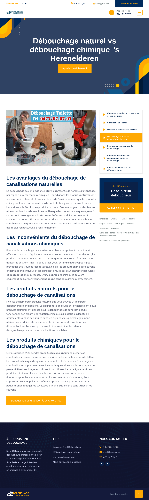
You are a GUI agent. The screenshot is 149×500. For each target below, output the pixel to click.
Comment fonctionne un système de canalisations (123, 114)
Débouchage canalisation (66, 451)
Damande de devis (129, 3)
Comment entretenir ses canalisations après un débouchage (119, 158)
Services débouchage (64, 456)
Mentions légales (119, 493)
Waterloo (104, 228)
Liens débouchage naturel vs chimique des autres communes (119, 234)
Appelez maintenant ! (74, 68)
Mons (124, 218)
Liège (102, 223)
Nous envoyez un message (67, 461)
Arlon (109, 223)
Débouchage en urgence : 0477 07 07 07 (36, 400)
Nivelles (130, 223)
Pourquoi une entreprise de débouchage (120, 147)
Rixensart (115, 228)
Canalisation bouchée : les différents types (119, 168)
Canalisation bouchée (117, 122)
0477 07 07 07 (122, 208)
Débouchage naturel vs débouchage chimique (118, 137)
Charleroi (115, 218)
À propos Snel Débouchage (67, 446)
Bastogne (119, 223)
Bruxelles (104, 218)
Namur (132, 218)
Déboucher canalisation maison (122, 129)
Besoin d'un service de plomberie (115, 240)
